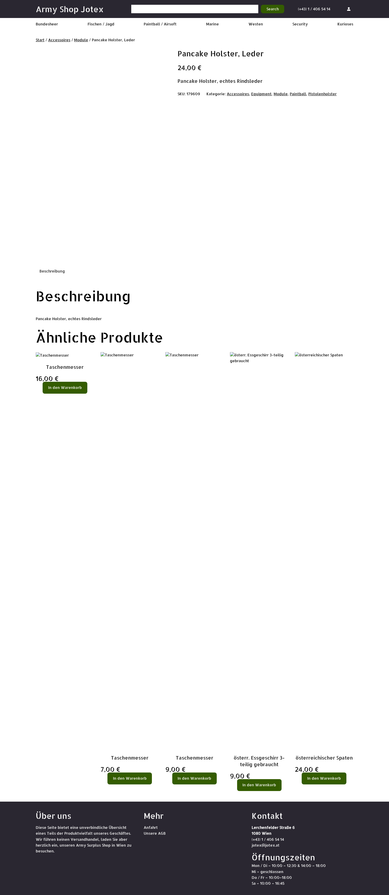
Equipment (261, 94)
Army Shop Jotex (70, 9)
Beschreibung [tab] (52, 271)
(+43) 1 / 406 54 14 (314, 9)
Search (272, 9)
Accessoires (59, 40)
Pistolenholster (322, 94)
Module (81, 40)
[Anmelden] (348, 8)
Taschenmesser (65, 367)
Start (40, 40)
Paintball (298, 94)
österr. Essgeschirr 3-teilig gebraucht (259, 761)
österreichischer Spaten (324, 758)
